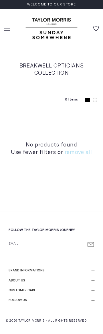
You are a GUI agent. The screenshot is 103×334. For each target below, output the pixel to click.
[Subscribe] (90, 244)
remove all (78, 152)
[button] (7, 28)
